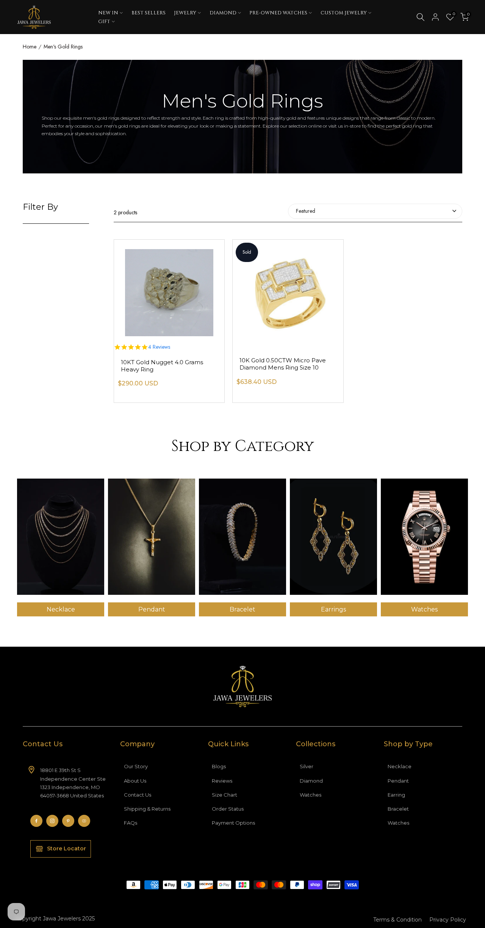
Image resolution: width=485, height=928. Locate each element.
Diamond (311, 781)
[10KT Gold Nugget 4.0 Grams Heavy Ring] (169, 288)
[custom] (36, 821)
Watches (310, 795)
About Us (135, 781)
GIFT (104, 21)
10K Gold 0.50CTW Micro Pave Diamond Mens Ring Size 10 (282, 364)
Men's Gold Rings (63, 47)
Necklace (399, 766)
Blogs (219, 766)
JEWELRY (185, 12)
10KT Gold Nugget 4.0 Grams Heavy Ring (162, 366)
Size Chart (224, 795)
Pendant (398, 781)
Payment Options (233, 823)
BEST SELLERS (148, 12)
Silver (306, 766)
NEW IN (108, 12)
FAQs (130, 823)
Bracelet (398, 809)
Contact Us (137, 795)
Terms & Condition (397, 919)
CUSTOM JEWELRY (344, 12)
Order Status (228, 809)
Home (29, 47)
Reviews (222, 781)
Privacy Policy (447, 919)
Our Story (136, 766)
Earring (396, 795)
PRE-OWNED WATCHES (278, 12)
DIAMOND (223, 12)
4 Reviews (159, 347)
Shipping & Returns (147, 809)
